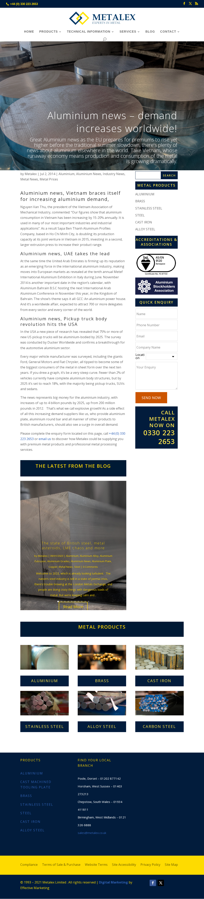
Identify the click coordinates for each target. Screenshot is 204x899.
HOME (29, 31)
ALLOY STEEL (145, 229)
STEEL (140, 215)
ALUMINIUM (144, 194)
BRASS (140, 201)
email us (45, 439)
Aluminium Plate (101, 561)
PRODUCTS (48, 31)
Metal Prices (49, 179)
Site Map (171, 865)
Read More (73, 606)
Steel (77, 567)
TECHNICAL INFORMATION (88, 31)
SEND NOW (151, 397)
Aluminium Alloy (89, 556)
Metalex (31, 174)
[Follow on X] (161, 883)
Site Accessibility (124, 865)
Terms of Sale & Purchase (61, 865)
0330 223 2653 (159, 437)
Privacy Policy (150, 865)
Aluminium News (88, 174)
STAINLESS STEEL (148, 208)
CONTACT (168, 31)
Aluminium (67, 174)
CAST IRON (143, 222)
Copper (53, 567)
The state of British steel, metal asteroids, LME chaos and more (73, 545)
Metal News (29, 179)
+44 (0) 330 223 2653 (24, 4)
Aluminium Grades (58, 561)
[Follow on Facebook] (153, 883)
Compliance (29, 865)
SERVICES (128, 31)
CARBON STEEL (159, 726)
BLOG (150, 31)
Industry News (114, 174)
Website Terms (96, 865)
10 (88, 601)
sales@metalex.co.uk (92, 833)
